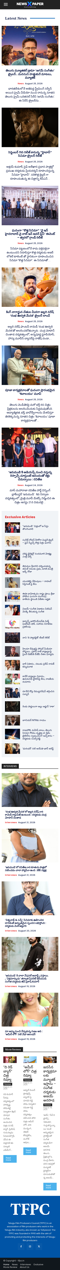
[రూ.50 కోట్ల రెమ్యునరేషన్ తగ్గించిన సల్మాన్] (12, 692)
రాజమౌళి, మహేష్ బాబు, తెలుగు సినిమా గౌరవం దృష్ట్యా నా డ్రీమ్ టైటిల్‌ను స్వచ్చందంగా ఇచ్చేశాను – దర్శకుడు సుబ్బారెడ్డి (38, 734)
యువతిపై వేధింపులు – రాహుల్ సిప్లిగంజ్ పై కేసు (36, 583)
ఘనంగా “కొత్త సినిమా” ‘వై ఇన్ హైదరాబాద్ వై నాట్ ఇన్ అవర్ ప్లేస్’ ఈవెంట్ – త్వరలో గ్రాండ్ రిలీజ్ (30, 234)
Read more (8, 1159)
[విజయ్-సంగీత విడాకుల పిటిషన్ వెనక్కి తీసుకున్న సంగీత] (12, 610)
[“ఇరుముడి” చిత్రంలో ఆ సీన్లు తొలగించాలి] (12, 527)
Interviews (11, 822)
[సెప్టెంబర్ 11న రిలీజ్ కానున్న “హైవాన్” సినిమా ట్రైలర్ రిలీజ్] (30, 127)
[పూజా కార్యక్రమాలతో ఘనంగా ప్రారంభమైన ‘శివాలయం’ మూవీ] (30, 365)
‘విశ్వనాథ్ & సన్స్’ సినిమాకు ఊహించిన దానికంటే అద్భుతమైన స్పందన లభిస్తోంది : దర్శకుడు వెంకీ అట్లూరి (25, 923)
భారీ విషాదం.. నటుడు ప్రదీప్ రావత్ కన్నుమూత (38, 665)
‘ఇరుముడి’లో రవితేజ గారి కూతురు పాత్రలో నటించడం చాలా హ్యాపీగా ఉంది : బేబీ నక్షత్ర (26, 868)
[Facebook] (21, 1246)
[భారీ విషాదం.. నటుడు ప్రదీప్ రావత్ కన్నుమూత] (12, 665)
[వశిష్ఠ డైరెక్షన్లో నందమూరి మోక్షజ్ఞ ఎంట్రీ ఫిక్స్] (12, 555)
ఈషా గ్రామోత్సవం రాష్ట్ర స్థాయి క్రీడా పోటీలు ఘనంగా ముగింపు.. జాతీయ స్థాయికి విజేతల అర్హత (38, 596)
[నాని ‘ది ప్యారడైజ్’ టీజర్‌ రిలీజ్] (12, 637)
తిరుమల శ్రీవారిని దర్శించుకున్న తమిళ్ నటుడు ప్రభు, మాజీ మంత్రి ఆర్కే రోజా (37, 568)
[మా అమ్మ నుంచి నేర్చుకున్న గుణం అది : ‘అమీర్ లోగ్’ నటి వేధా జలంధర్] (30, 1010)
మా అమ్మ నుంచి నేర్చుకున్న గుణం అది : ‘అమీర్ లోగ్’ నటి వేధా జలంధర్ (23, 1033)
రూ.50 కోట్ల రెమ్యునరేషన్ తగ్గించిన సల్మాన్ (38, 693)
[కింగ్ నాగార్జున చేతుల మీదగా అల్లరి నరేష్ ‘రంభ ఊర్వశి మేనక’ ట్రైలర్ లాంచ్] (30, 287)
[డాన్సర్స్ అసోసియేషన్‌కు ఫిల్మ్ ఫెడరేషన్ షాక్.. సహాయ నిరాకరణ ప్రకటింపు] (12, 624)
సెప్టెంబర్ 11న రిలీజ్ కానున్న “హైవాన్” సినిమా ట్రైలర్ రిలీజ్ (30, 154)
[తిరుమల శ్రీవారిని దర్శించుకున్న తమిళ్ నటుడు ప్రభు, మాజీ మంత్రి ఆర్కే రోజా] (12, 569)
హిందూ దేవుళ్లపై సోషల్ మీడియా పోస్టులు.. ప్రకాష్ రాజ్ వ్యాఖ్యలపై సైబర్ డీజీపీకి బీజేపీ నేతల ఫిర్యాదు (38, 651)
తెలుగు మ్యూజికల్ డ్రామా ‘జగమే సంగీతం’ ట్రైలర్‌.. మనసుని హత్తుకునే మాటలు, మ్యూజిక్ (30, 74)
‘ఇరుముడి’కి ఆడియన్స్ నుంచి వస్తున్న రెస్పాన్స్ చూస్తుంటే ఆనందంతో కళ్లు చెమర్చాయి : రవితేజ (30, 475)
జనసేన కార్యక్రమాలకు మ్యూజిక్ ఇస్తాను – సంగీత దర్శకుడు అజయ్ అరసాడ (50, 1083)
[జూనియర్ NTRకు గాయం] (12, 720)
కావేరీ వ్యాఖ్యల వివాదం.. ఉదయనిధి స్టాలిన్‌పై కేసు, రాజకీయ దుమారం (38, 679)
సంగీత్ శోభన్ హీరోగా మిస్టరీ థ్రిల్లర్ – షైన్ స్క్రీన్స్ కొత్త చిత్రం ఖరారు (37, 541)
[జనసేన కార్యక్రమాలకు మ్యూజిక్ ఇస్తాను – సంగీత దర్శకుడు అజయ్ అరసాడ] (50, 1059)
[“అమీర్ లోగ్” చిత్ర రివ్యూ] (30, 1059)
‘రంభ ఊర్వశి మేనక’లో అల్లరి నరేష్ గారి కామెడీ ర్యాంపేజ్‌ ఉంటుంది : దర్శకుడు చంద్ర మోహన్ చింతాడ (25, 814)
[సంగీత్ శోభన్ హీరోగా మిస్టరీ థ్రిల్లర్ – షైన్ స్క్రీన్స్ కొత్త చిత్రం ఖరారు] (12, 541)
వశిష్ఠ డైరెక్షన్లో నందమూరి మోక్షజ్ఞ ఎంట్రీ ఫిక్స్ (36, 555)
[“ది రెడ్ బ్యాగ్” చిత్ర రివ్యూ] (10, 1059)
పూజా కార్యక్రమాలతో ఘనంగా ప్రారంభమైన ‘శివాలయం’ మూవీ (30, 392)
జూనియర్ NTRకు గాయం (34, 720)
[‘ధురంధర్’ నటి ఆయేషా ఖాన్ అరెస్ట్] (12, 748)
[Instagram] (30, 1246)
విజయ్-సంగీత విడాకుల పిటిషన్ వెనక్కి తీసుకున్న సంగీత (37, 610)
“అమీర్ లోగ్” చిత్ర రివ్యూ (29, 1071)
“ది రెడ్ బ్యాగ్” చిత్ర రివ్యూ (7, 1073)
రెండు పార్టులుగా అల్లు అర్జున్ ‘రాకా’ (38, 706)
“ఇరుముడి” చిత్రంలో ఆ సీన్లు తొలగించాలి (35, 527)
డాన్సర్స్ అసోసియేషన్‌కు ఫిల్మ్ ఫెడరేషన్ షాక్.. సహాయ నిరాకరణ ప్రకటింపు (37, 623)
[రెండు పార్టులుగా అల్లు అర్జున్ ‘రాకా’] (12, 706)
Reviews (7, 1084)
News (21, 83)
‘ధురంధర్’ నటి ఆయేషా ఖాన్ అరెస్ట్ (38, 748)
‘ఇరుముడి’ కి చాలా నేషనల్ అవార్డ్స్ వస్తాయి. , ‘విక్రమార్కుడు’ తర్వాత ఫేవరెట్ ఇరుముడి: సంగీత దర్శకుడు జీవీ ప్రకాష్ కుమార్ (26, 978)
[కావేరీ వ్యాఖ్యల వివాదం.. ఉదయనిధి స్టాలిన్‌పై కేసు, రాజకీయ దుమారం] (12, 679)
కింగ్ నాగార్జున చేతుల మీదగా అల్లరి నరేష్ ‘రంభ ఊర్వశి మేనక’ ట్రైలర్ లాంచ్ (30, 314)
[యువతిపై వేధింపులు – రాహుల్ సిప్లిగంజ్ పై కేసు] (12, 582)
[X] (39, 1246)
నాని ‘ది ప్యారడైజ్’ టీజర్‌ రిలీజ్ (36, 637)
